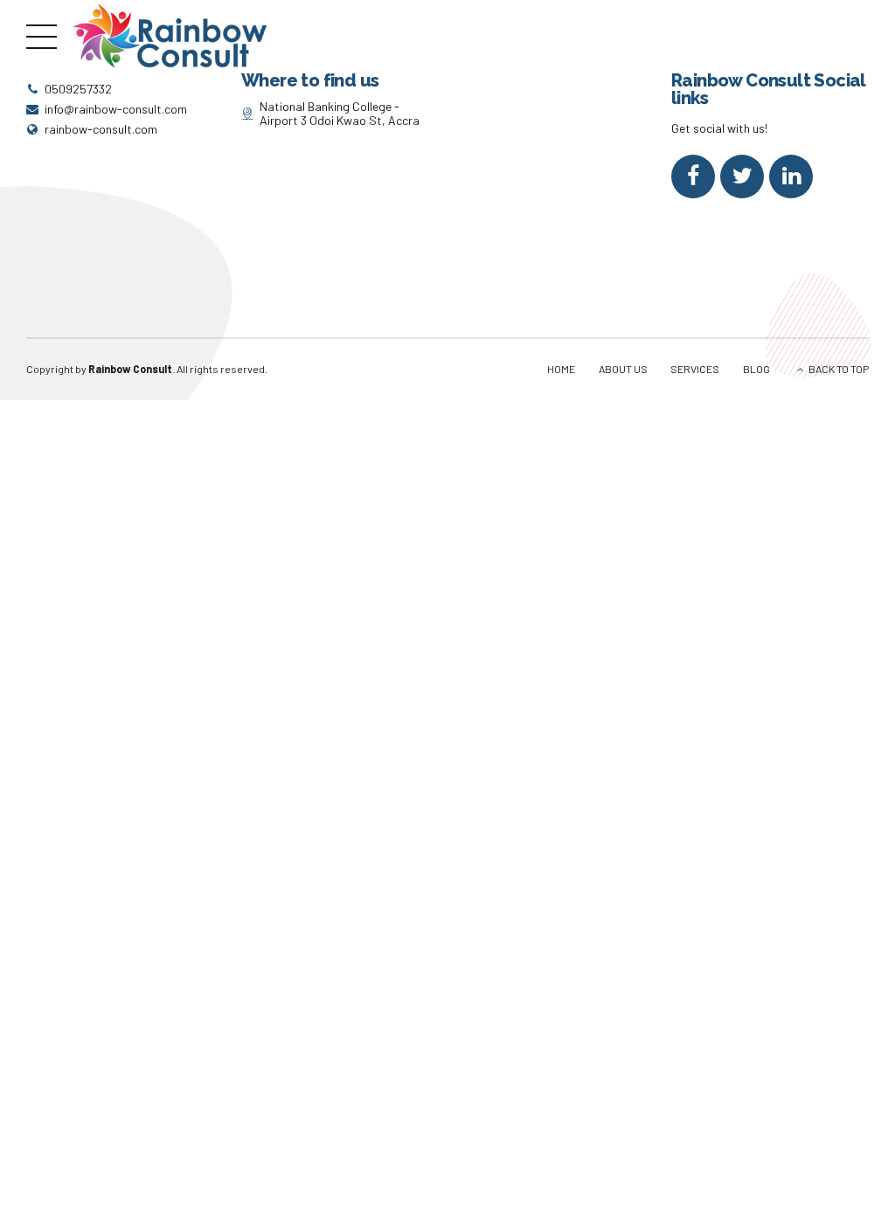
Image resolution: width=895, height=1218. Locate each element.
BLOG (756, 369)
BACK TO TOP (838, 369)
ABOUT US (623, 369)
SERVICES (694, 369)
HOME (561, 369)
